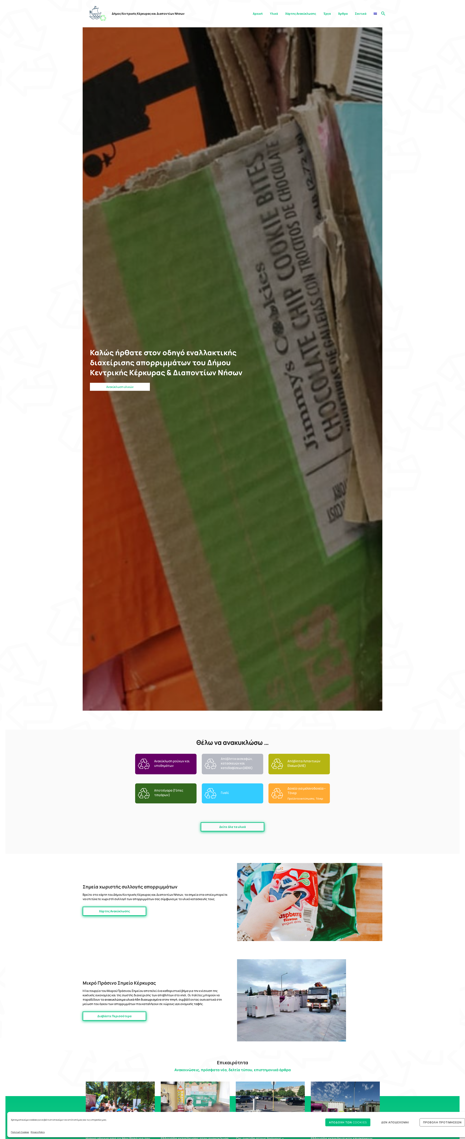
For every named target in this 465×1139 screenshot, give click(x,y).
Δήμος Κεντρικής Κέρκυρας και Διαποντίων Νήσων (148, 14)
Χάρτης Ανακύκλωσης (300, 14)
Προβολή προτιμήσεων (442, 1122)
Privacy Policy (38, 1132)
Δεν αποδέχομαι (395, 1122)
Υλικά (274, 14)
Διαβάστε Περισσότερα (114, 1016)
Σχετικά (360, 14)
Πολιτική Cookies (20, 1132)
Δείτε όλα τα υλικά (232, 827)
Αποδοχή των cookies (348, 1122)
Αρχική (258, 14)
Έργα (327, 14)
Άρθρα (343, 14)
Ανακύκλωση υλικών (120, 387)
